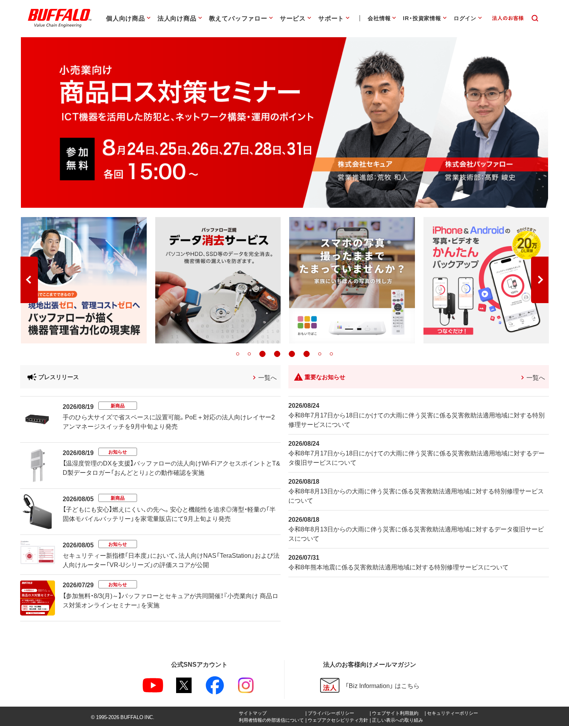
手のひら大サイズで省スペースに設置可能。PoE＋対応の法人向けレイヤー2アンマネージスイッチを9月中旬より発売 (169, 421)
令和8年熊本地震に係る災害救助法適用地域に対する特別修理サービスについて (398, 566)
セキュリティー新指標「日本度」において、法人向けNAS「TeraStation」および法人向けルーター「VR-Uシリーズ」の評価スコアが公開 (171, 559)
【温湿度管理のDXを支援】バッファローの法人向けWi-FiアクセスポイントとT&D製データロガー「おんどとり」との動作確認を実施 (171, 467)
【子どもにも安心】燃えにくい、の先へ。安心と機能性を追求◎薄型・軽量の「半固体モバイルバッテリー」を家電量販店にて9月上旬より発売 (169, 513)
